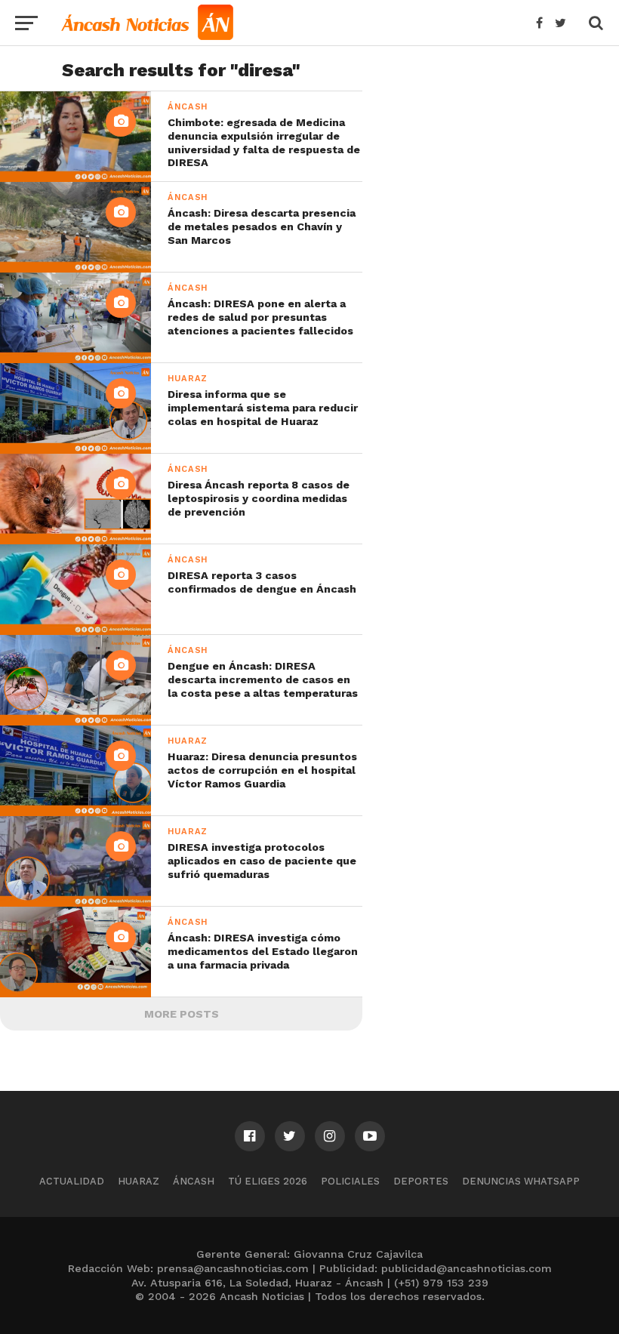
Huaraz (138, 1181)
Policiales (350, 1181)
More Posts (181, 1014)
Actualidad (71, 1181)
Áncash (193, 1181)
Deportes (420, 1181)
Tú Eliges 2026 (267, 1181)
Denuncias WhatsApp (521, 1181)
